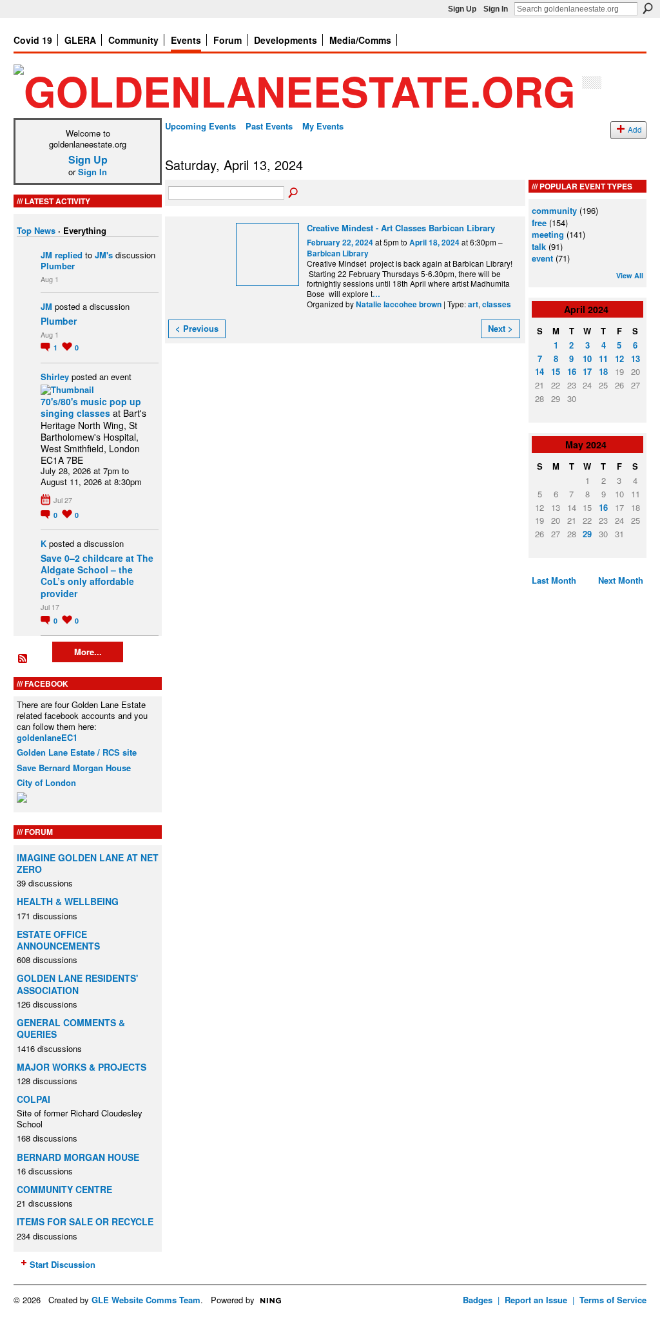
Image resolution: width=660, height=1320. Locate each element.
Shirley (55, 376)
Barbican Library (338, 253)
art (473, 304)
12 (619, 358)
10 (587, 358)
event (542, 258)
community (554, 210)
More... (88, 652)
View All (629, 275)
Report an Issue (536, 1300)
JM (46, 255)
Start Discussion (62, 1264)
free (539, 222)
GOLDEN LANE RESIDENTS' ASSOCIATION (77, 983)
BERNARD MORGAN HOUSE (78, 1157)
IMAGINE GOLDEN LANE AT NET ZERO (88, 863)
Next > (500, 328)
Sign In (495, 9)
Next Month (620, 580)
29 (587, 534)
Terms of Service (612, 1300)
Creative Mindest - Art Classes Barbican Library (401, 228)
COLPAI (33, 1099)
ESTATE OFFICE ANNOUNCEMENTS (58, 940)
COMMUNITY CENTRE (64, 1189)
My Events (323, 126)
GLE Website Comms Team (146, 1300)
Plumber (58, 266)
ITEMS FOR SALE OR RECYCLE (85, 1221)
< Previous (196, 328)
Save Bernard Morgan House (74, 767)
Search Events (294, 193)
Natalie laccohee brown (399, 304)
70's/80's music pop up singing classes (91, 407)
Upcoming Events (200, 126)
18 (603, 371)
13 (635, 358)
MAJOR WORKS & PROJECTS (81, 1066)
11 (603, 358)
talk (539, 246)
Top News (36, 230)
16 (571, 371)
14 (539, 371)
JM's (104, 255)
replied (68, 255)
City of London (46, 782)
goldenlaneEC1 (47, 737)
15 (555, 371)
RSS (23, 659)
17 (587, 371)
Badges (477, 1300)
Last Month (554, 580)
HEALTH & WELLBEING (68, 901)
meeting (548, 234)
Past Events (269, 126)
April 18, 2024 (434, 242)
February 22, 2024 (340, 242)
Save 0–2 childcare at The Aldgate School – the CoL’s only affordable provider (97, 575)
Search (648, 8)
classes (496, 304)
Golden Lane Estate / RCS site (77, 752)
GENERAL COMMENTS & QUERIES (71, 1028)
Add (635, 129)
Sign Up (462, 9)
